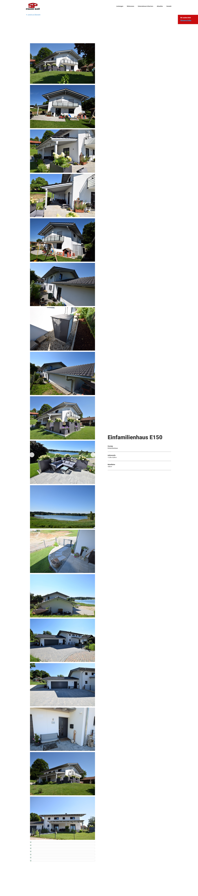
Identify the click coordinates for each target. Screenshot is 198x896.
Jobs (185, 20)
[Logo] (33, 6)
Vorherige (31, 454)
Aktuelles (160, 6)
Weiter (93, 454)
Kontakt (169, 6)
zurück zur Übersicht (34, 14)
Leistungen (119, 6)
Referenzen (130, 6)
